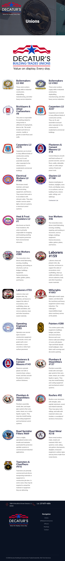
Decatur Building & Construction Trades (21, 558)
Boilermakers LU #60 (23, 81)
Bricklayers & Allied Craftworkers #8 (23, 110)
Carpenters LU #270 (23, 146)
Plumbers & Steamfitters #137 (55, 362)
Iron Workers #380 (23, 253)
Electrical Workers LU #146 (22, 178)
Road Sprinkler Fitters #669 (24, 432)
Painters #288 (56, 323)
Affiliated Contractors (46, 521)
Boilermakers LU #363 (56, 81)
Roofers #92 (55, 395)
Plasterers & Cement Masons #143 (23, 362)
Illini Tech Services (45, 558)
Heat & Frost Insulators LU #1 (23, 219)
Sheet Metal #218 (55, 432)
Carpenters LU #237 (56, 107)
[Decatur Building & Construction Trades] (11, 8)
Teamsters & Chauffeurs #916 (23, 464)
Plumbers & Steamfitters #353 (22, 397)
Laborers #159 (56, 254)
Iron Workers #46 (55, 217)
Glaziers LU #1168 (55, 177)
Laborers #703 (24, 290)
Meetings (46, 526)
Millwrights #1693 (55, 291)
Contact (46, 529)
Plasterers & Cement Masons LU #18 (55, 148)
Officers (46, 523)
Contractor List (53, 200)
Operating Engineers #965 (21, 326)
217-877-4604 (45, 503)
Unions (46, 518)
